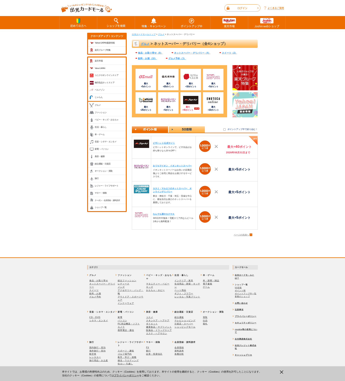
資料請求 (179, 351)
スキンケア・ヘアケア (157, 320)
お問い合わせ (241, 303)
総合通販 (179, 317)
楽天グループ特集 (103, 50)
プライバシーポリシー (126, 375)
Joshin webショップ (266, 26)
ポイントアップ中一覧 (245, 293)
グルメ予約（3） (177, 58)
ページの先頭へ (241, 235)
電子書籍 (207, 284)
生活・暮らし (101, 127)
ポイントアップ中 (191, 26)
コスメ (149, 317)
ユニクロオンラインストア (106, 75)
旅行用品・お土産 (98, 360)
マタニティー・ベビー (157, 284)
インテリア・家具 (183, 280)
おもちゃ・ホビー (155, 290)
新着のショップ (242, 296)
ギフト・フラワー (183, 293)
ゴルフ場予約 (125, 354)
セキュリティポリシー (245, 323)
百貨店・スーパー (183, 324)
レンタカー (95, 357)
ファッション (101, 112)
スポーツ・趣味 (126, 351)
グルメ (98, 105)
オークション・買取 (103, 171)
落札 (205, 324)
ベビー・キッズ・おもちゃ (106, 119)
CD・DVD (94, 317)
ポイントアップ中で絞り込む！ (242, 129)
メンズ (121, 287)
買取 (205, 317)
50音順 (238, 288)
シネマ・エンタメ (98, 320)
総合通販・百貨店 (103, 164)
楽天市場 (229, 26)
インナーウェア (126, 303)
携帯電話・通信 (126, 330)
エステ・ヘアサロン (156, 333)
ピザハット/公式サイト (164, 143)
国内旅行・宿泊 (97, 347)
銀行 (148, 351)
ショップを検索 (116, 26)
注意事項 (239, 309)
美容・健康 (100, 156)
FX (147, 347)
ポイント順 (240, 290)
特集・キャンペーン (154, 26)
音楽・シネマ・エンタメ (105, 141)
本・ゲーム (100, 134)
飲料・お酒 (95, 293)
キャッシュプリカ (243, 355)
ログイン (242, 8)
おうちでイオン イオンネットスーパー (172, 165)
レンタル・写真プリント (187, 297)
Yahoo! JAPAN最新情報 (105, 43)
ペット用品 (180, 290)
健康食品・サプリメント (159, 327)
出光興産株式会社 (243, 339)
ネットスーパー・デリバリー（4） (192, 52)
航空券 (92, 354)
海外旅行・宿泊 (97, 351)
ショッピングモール (185, 327)
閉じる (282, 372)
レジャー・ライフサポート (106, 185)
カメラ (121, 327)
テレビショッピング (185, 320)
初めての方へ (78, 26)
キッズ (149, 287)
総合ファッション (127, 280)
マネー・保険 (101, 193)
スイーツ (94, 290)
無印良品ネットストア (104, 82)
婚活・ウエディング (128, 360)
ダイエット (152, 324)
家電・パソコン (102, 149)
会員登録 (179, 347)
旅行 (97, 178)
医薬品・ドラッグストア (159, 330)
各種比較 (179, 354)
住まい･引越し (125, 363)
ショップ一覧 (101, 207)
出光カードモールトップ (144, 34)
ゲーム (206, 287)
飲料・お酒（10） (147, 58)
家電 (120, 317)
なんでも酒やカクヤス (163, 214)
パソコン (122, 320)
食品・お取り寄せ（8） (150, 52)
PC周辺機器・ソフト (129, 324)
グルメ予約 (95, 297)
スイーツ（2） (229, 52)
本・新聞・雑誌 (211, 280)
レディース (123, 284)
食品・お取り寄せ (98, 280)
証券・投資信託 (154, 354)
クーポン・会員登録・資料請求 (107, 200)
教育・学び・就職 (127, 357)
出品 (205, 320)
